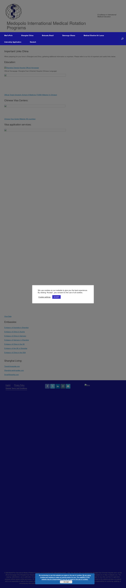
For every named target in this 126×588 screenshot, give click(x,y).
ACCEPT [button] (56, 297)
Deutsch (33, 42)
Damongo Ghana (68, 35)
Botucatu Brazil (48, 35)
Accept (66, 582)
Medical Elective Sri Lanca (94, 35)
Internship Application (12, 42)
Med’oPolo (8, 35)
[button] (122, 38)
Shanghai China (27, 35)
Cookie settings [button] (44, 297)
